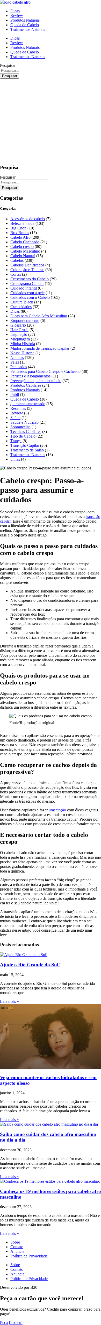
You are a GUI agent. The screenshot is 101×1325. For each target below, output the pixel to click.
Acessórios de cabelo (27, 219)
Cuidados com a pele (27, 293)
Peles (14, 362)
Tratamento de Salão (27, 450)
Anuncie (17, 1251)
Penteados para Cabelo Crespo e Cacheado (45, 371)
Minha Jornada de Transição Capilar (39, 348)
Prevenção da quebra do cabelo (35, 380)
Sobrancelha (20, 427)
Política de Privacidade (29, 1256)
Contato (16, 1247)
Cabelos (17, 260)
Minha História (22, 343)
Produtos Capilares (25, 385)
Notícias (17, 357)
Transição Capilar (24, 445)
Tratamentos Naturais (27, 29)
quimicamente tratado (27, 404)
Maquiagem (20, 339)
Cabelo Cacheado (24, 242)
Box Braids (19, 232)
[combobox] (24, 70)
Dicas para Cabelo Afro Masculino (38, 316)
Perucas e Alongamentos (30, 376)
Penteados (18, 367)
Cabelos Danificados (27, 265)
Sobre (15, 1242)
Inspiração (18, 334)
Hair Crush (19, 330)
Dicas (15, 11)
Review (16, 15)
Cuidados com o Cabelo (30, 297)
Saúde (15, 417)
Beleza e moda (22, 223)
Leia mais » (9, 1001)
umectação (57, 810)
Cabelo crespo (22, 246)
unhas (15, 459)
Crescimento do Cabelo (29, 279)
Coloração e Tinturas (27, 269)
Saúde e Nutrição (24, 422)
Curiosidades (21, 306)
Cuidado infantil (23, 288)
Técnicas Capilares (25, 431)
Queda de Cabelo (24, 25)
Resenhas (18, 408)
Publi (14, 394)
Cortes (15, 274)
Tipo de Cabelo (22, 436)
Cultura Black (21, 302)
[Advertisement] (50, 120)
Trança (15, 441)
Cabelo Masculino (25, 251)
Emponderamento (24, 320)
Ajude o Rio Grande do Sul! (30, 964)
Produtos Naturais (25, 20)
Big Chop (18, 228)
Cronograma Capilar (27, 283)
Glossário (18, 325)
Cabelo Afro (20, 237)
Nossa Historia (22, 353)
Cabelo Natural (22, 256)
